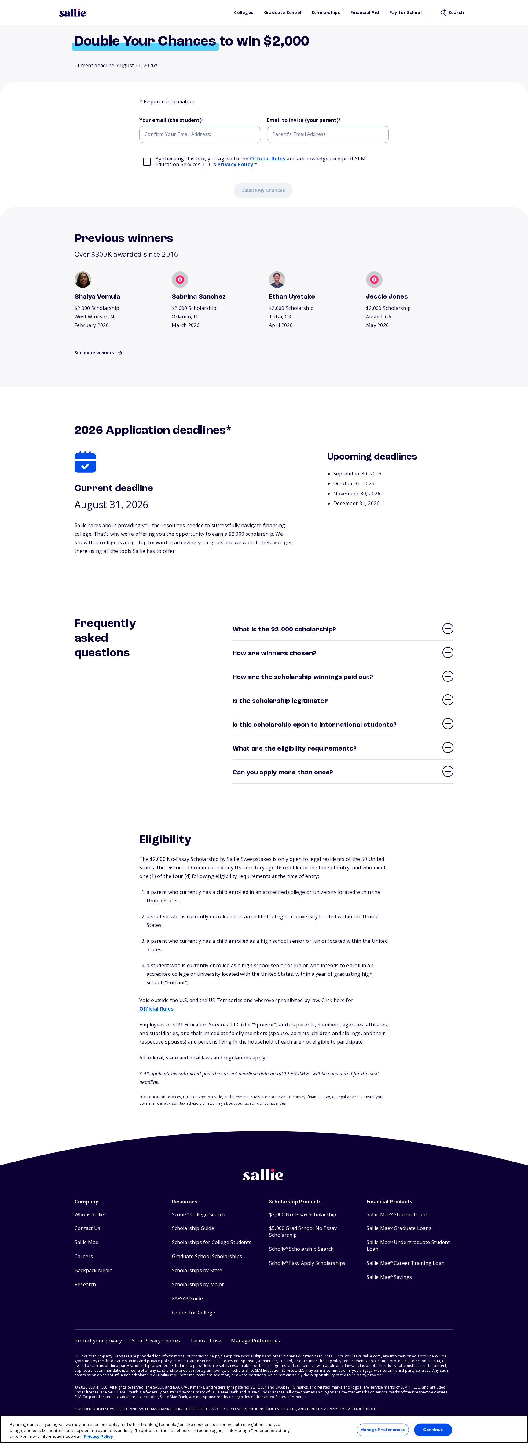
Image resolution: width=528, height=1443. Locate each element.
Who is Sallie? (90, 1214)
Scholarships (326, 12)
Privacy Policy (235, 164)
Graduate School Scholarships (207, 1256)
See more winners (94, 352)
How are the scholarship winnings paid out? (303, 677)
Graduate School (282, 12)
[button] (255, 1341)
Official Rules (267, 158)
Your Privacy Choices (156, 1340)
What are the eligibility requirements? (295, 748)
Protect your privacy (98, 1340)
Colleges (244, 12)
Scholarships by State (197, 1270)
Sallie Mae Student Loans (397, 1214)
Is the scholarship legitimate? (280, 701)
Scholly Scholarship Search (301, 1249)
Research (85, 1284)
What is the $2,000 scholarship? (284, 629)
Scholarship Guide (193, 1228)
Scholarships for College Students (212, 1242)
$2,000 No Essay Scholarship (302, 1214)
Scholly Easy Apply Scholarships (307, 1263)
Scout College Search (198, 1214)
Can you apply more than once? (283, 772)
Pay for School (405, 12)
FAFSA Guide (187, 1298)
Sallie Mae (86, 1242)
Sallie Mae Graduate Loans (399, 1228)
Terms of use (205, 1340)
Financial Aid (364, 12)
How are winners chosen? (275, 653)
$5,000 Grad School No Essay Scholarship (303, 1231)
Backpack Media (93, 1270)
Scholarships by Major (198, 1284)
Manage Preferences (382, 1430)
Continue (433, 1430)
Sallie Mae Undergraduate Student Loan (408, 1245)
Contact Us (87, 1228)
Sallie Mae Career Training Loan (406, 1263)
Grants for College (193, 1312)
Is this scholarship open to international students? (315, 725)
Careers (84, 1256)
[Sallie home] (143, 13)
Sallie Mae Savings (389, 1277)
